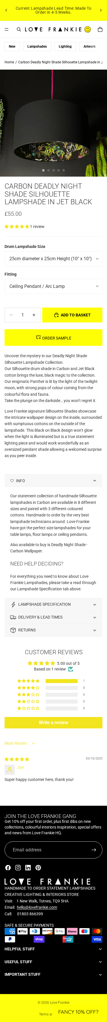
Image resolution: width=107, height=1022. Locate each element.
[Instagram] (18, 867)
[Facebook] (8, 867)
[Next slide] (100, 10)
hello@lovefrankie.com (37, 907)
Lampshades (37, 47)
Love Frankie (59, 1003)
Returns (27, 630)
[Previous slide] (6, 10)
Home (9, 62)
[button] (17, 226)
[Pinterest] (38, 867)
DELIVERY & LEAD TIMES (40, 617)
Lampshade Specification (44, 604)
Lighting (65, 47)
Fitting (11, 274)
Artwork (90, 47)
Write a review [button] (53, 722)
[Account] (87, 29)
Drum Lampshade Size (25, 246)
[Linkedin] (28, 867)
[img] (17, 759)
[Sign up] (94, 850)
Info (20, 480)
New (12, 47)
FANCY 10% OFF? (78, 1012)
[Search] (19, 29)
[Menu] (6, 29)
